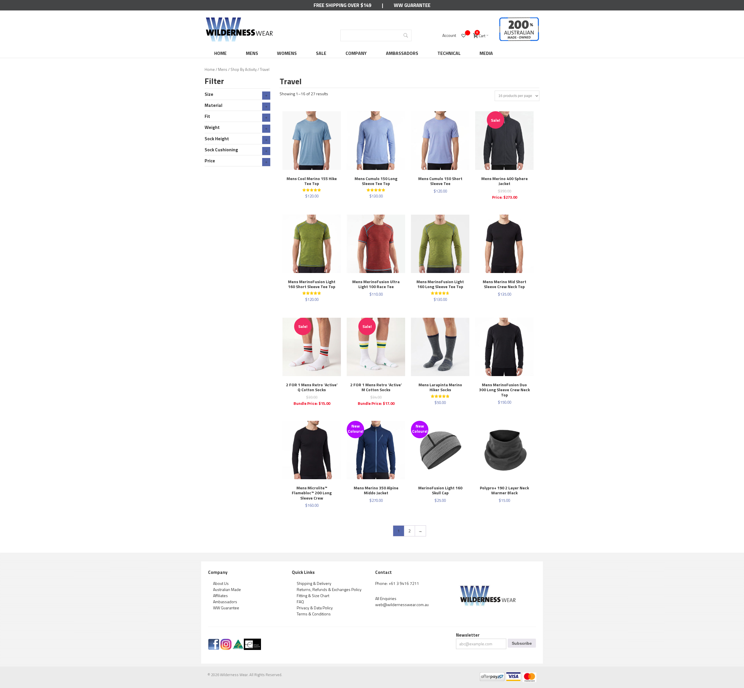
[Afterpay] (492, 675)
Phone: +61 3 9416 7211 (397, 583)
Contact (383, 572)
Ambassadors (402, 53)
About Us (221, 583)
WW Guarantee (412, 5)
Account (449, 35)
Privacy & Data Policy (315, 608)
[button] (285, 134)
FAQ (300, 602)
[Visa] (513, 675)
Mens (252, 53)
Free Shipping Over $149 (342, 5)
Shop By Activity (243, 69)
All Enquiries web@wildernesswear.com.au (402, 601)
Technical (449, 53)
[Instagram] (226, 642)
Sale (321, 53)
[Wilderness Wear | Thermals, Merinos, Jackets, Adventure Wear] (239, 19)
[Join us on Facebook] (213, 642)
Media (486, 53)
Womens (287, 53)
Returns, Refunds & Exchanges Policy (329, 589)
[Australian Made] (238, 642)
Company (356, 53)
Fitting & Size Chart (313, 595)
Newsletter (468, 635)
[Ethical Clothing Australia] (252, 642)
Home (220, 53)
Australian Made (227, 589)
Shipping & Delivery (314, 583)
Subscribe (522, 643)
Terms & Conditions (314, 614)
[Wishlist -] (464, 35)
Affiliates (220, 595)
